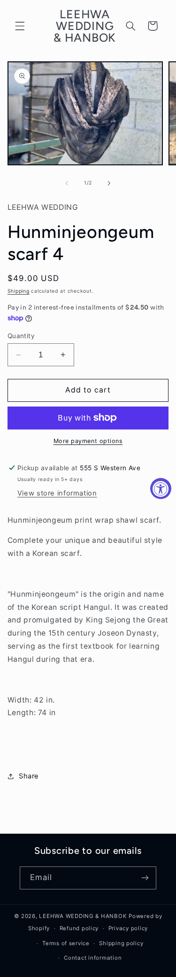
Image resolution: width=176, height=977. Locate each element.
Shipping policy (121, 943)
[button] (20, 26)
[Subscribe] (145, 877)
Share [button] (29, 776)
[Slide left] (66, 183)
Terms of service (66, 943)
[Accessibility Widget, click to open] (160, 488)
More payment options (88, 440)
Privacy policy (128, 928)
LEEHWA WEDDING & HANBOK (83, 916)
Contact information (93, 958)
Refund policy (79, 928)
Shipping (19, 291)
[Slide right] (109, 183)
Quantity (21, 336)
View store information (57, 493)
